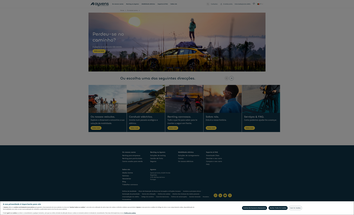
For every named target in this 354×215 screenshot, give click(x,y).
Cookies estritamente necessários (254, 208)
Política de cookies (130, 213)
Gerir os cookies (295, 208)
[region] (177, 208)
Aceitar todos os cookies (278, 208)
